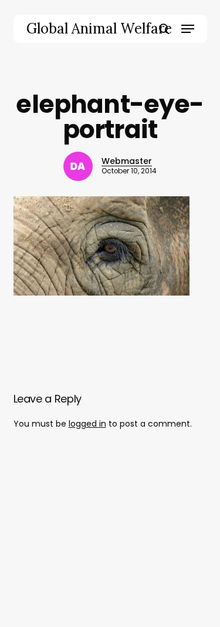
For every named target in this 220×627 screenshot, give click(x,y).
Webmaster (126, 161)
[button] (187, 29)
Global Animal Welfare (99, 29)
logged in (87, 424)
